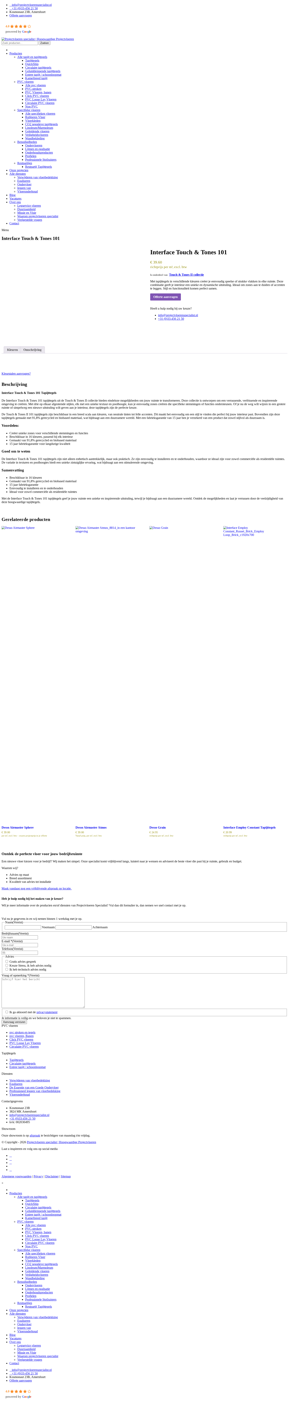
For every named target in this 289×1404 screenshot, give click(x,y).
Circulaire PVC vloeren (24, 1046)
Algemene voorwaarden (16, 1176)
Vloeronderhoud (19, 1094)
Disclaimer (52, 1176)
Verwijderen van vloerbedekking (29, 1080)
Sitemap (66, 1176)
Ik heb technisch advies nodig (27, 969)
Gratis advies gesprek (22, 961)
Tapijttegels (16, 1060)
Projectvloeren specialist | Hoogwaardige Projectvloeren (61, 1142)
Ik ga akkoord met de (33, 1012)
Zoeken (44, 42)
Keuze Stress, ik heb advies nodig (30, 965)
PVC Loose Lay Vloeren (25, 1043)
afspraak (35, 1135)
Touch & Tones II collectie (186, 274)
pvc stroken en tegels (22, 1032)
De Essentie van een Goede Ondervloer (34, 1087)
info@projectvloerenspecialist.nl (32, 4)
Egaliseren (15, 1084)
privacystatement (47, 1012)
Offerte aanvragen (20, 15)
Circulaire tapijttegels (22, 1063)
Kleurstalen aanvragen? (16, 373)
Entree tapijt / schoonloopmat (27, 1067)
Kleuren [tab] (12, 349)
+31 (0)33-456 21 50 (25, 8)
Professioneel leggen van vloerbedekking (34, 1091)
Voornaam (48, 927)
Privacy (38, 1176)
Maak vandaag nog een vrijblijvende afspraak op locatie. (37, 888)
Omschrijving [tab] (32, 349)
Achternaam (100, 927)
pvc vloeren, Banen (21, 1036)
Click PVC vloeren (21, 1039)
